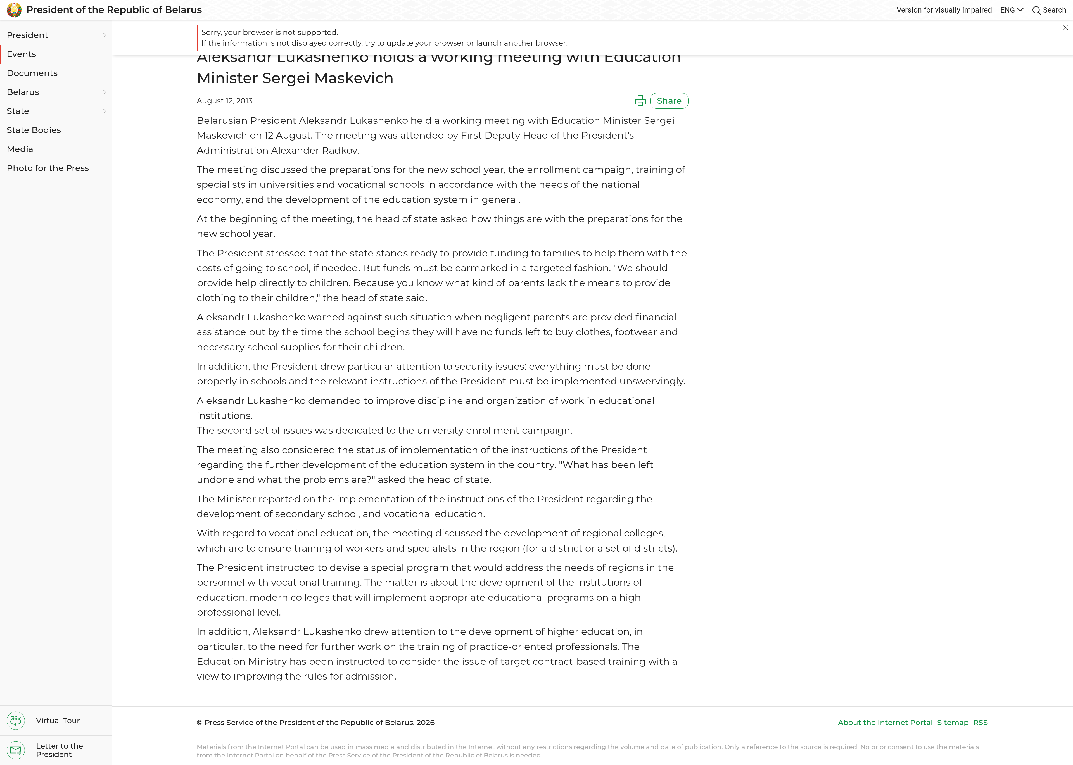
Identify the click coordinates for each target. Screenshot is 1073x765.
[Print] (640, 101)
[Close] (1066, 27)
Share (669, 101)
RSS (980, 722)
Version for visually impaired (944, 10)
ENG (1007, 10)
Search (1054, 10)
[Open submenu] (104, 35)
